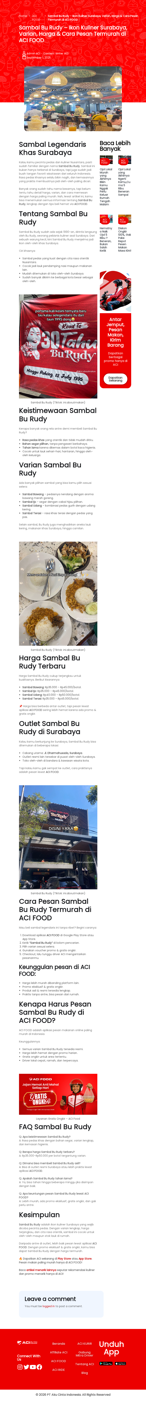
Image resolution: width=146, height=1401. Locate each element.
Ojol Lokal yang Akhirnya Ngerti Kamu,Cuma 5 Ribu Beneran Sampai (124, 182)
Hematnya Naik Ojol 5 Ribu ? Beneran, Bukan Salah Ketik (106, 239)
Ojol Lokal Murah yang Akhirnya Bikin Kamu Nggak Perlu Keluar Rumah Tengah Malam (106, 186)
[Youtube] (33, 1367)
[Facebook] (39, 1367)
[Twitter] (26, 1367)
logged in (49, 1306)
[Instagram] (20, 1367)
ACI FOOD (36, 18)
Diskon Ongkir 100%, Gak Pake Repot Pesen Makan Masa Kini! (124, 239)
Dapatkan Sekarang (115, 379)
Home (23, 16)
